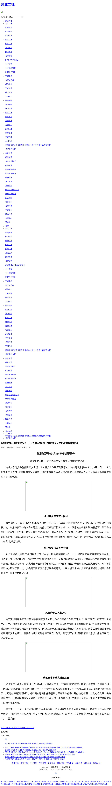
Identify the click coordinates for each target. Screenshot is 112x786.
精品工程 (8, 84)
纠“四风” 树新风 (11, 60)
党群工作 (8, 133)
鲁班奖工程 (9, 80)
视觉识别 (8, 125)
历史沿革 (8, 27)
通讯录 (7, 222)
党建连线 (8, 137)
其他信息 (87, 763)
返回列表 (17, 728)
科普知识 (8, 202)
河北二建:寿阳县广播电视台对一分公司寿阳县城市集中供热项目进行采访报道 (35, 757)
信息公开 (8, 153)
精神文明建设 (10, 194)
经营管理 (8, 157)
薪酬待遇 (8, 177)
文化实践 (8, 121)
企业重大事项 (10, 173)
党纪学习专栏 (10, 149)
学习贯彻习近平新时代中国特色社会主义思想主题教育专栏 (28, 145)
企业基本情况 (10, 161)
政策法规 (8, 100)
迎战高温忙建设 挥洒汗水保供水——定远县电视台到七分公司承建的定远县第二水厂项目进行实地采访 (44, 752)
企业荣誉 (8, 64)
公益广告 (8, 206)
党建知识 (8, 210)
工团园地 (8, 141)
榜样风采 (8, 117)
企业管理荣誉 (10, 68)
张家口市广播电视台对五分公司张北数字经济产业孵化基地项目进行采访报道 (35, 759)
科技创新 (8, 92)
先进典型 (8, 198)
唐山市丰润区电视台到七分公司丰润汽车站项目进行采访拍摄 (28, 743)
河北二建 (8, 5)
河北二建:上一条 (7, 728)
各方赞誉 (8, 56)
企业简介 (8, 31)
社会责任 (8, 186)
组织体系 (8, 165)
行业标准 (8, 109)
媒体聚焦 (8, 52)
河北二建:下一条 (27, 728)
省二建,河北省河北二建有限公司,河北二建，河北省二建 (22, 781)
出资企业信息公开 (12, 190)
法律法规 (8, 104)
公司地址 (8, 218)
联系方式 (8, 214)
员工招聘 (8, 182)
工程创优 (8, 88)
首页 (7, 226)
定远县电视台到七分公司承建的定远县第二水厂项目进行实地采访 (30, 750)
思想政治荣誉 (10, 72)
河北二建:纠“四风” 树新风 (15, 265)
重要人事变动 (10, 169)
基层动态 (8, 48)
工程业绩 (8, 76)
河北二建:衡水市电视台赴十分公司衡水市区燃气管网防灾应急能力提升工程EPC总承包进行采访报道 (43, 748)
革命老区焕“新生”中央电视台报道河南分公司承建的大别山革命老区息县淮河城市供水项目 (40, 754)
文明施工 (8, 96)
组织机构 (8, 36)
